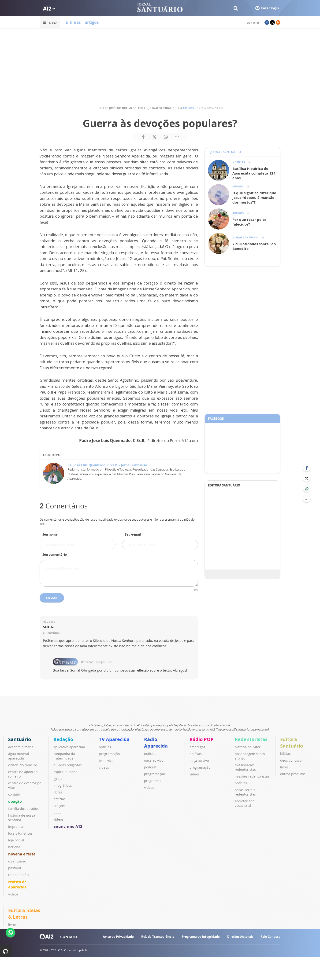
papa (57, 812)
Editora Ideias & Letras (24, 913)
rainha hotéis (18, 875)
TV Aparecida (114, 739)
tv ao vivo (106, 760)
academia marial (21, 747)
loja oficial (16, 840)
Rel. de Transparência (157, 937)
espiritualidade (65, 772)
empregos (197, 747)
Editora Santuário (291, 742)
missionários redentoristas (245, 767)
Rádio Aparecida (156, 742)
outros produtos (292, 774)
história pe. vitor (247, 747)
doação (15, 801)
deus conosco (290, 760)
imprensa (15, 826)
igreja (57, 778)
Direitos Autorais (240, 937)
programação (109, 754)
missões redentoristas (252, 776)
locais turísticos (20, 833)
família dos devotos (23, 808)
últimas (73, 22)
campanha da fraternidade (64, 756)
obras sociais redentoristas (245, 792)
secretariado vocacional (244, 803)
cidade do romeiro (22, 765)
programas (152, 780)
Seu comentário (54, 554)
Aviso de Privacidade (118, 937)
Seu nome (50, 534)
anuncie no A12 (67, 826)
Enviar (51, 598)
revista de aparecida (17, 884)
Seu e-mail (133, 534)
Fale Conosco (270, 937)
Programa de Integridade (201, 937)
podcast (150, 767)
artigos (92, 22)
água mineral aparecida (18, 756)
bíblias (285, 753)
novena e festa (22, 854)
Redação (63, 739)
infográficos (62, 785)
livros (284, 767)
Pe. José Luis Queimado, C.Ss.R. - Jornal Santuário (107, 465)
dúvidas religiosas (67, 765)
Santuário (19, 739)
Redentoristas (251, 739)
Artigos (188, 108)
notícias (14, 847)
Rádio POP (202, 739)
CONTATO (68, 936)
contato (253, 23)
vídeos (13, 894)
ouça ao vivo (153, 760)
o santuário (17, 861)
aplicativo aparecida (69, 747)
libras (57, 792)
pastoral (14, 868)
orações (59, 806)
